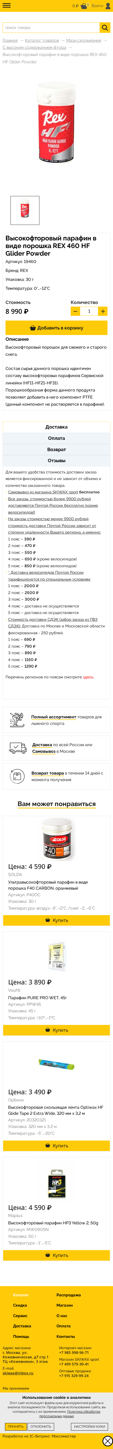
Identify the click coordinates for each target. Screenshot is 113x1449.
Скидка (20, 1305)
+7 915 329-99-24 (74, 1375)
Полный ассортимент (53, 716)
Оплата (63, 1326)
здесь (88, 677)
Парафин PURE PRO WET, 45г (37, 997)
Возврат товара (48, 773)
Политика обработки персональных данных (70, 1414)
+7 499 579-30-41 (74, 1364)
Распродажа (68, 1295)
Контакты (65, 1336)
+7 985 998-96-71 (74, 1352)
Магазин (64, 1305)
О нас (61, 1315)
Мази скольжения (83, 40)
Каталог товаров (42, 40)
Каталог (21, 1295)
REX (24, 270)
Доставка (42, 744)
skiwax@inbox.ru (18, 1372)
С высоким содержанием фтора (34, 47)
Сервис (20, 1315)
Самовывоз (43, 751)
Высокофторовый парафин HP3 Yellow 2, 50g (53, 1222)
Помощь (21, 1336)
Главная (10, 40)
